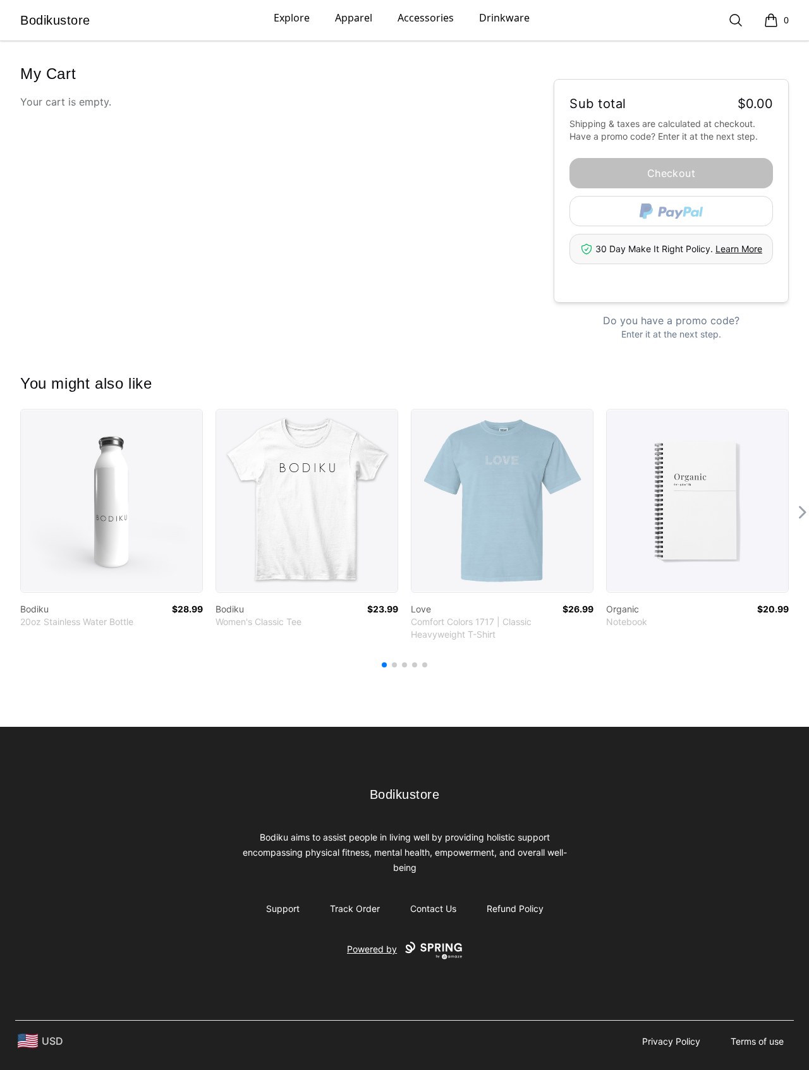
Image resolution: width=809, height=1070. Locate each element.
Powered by (372, 949)
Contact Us (433, 908)
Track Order (355, 908)
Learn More (738, 248)
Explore (292, 18)
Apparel (353, 18)
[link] (111, 501)
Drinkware (504, 18)
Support (283, 908)
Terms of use (757, 1041)
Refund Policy (515, 908)
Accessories (426, 18)
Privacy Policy (671, 1041)
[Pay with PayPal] (671, 211)
